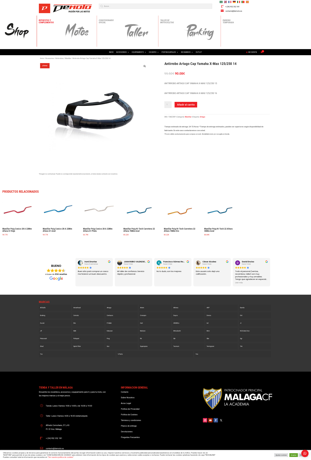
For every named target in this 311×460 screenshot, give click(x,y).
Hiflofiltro (176, 323)
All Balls (43, 308)
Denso (209, 315)
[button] (145, 66)
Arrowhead (77, 308)
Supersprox (143, 346)
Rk (141, 338)
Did (241, 315)
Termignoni (210, 346)
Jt (240, 323)
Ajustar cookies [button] (281, 455)
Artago (202, 117)
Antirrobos (59, 58)
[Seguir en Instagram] (205, 420)
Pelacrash (43, 338)
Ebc (74, 323)
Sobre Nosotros (127, 397)
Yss (197, 354)
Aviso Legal (126, 403)
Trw (41, 354)
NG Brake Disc (245, 331)
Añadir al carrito (186, 104)
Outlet (199, 52)
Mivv (208, 331)
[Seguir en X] (221, 420)
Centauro (110, 315)
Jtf (41, 331)
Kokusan (110, 331)
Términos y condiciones (131, 420)
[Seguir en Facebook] (216, 420)
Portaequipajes (169, 52)
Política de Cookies (129, 414)
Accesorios (121, 52)
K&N (74, 331)
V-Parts (120, 354)
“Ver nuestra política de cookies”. (61, 457)
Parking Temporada (228, 21)
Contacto (124, 392)
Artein (142, 308)
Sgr (241, 338)
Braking (42, 315)
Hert (141, 323)
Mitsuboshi (177, 331)
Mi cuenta (252, 52)
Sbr (174, 338)
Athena (175, 308)
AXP (208, 308)
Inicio (111, 52)
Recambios (186, 52)
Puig (108, 338)
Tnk (241, 346)
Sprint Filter (77, 346)
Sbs (208, 338)
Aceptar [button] (293, 455)
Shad (41, 346)
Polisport (76, 338)
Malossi (142, 331)
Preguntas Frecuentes (130, 437)
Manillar (68, 58)
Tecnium (176, 346)
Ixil (207, 323)
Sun (108, 346)
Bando (242, 308)
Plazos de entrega (129, 426)
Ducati (42, 323)
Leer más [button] (239, 283)
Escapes (152, 52)
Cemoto (76, 315)
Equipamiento (138, 52)
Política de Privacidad (130, 409)
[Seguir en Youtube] (210, 420)
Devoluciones (127, 431)
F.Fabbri (109, 323)
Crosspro (143, 315)
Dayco (175, 315)
